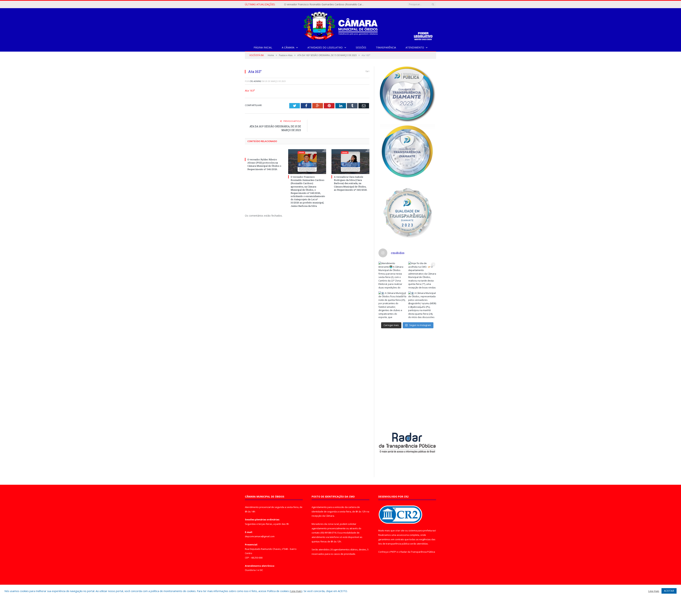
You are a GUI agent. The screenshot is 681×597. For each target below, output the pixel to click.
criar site (400, 530)
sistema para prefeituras (421, 530)
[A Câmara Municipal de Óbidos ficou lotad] (392, 305)
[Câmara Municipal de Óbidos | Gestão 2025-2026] (340, 25)
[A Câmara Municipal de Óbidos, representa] (422, 305)
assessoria (403, 535)
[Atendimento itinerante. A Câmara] (392, 276)
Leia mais (295, 591)
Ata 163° (250, 90)
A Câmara (288, 47)
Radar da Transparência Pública (417, 551)
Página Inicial (263, 47)
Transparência (386, 47)
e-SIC (260, 570)
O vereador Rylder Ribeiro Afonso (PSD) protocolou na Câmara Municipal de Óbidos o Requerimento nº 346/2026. (264, 164)
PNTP (393, 551)
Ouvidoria (250, 570)
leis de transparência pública (393, 543)
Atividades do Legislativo (325, 47)
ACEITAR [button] (669, 590)
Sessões (361, 47)
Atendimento (415, 47)
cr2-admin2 (255, 81)
